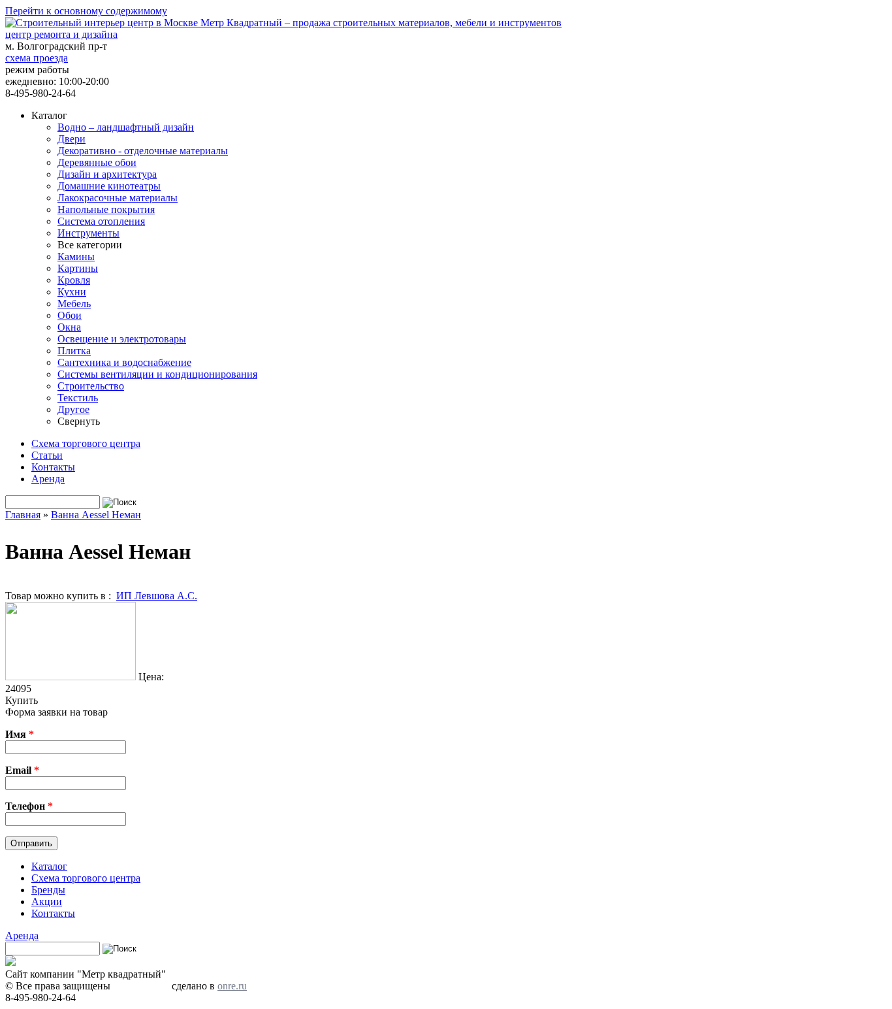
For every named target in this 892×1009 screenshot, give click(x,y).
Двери (71, 138)
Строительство (90, 385)
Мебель (74, 303)
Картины (77, 268)
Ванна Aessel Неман (96, 514)
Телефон (29, 806)
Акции (46, 901)
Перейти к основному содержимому (86, 10)
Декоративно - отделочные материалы (142, 150)
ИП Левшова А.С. (156, 595)
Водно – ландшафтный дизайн (125, 127)
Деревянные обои (96, 162)
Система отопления (101, 221)
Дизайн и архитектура (107, 174)
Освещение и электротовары (121, 338)
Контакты (53, 466)
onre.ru (232, 985)
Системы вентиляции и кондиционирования (157, 374)
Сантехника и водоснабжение (124, 362)
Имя (19, 734)
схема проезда (36, 57)
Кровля (73, 280)
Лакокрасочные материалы (117, 197)
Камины (76, 256)
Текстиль (77, 397)
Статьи (47, 455)
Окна (69, 327)
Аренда (48, 478)
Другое (73, 409)
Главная (22, 514)
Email (22, 770)
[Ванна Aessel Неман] (70, 676)
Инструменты (88, 233)
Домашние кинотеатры (109, 185)
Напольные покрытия (106, 209)
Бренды (48, 889)
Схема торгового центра (85, 443)
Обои (69, 315)
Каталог (49, 866)
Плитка (74, 350)
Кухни (71, 291)
